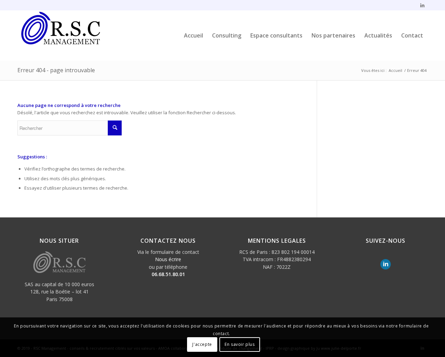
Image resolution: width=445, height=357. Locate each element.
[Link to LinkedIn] (422, 5)
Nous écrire (168, 259)
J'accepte (202, 345)
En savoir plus (239, 345)
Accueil (395, 70)
